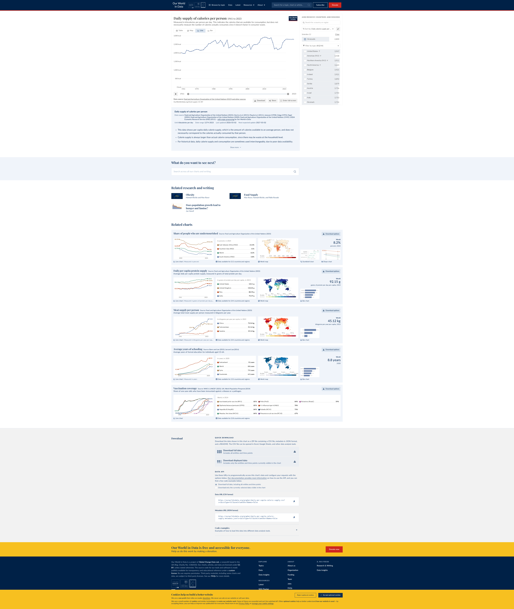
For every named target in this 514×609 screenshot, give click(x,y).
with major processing (226, 119)
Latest (237, 5)
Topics (261, 566)
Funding (291, 575)
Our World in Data (179, 5)
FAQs (213, 576)
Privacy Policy (244, 603)
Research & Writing (325, 566)
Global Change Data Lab (209, 562)
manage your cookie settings (263, 603)
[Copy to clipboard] (291, 501)
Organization (293, 570)
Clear (337, 34)
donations (206, 598)
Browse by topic (218, 5)
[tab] (179, 31)
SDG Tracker (264, 589)
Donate (335, 5)
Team (290, 579)
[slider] (188, 94)
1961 (182, 94)
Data (230, 5)
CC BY (201, 102)
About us (291, 566)
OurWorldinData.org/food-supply (185, 102)
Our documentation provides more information (247, 478)
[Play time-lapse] (176, 94)
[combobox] (292, 5)
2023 (294, 94)
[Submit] (308, 5)
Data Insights (264, 575)
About (260, 5)
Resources (248, 5)
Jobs (289, 584)
